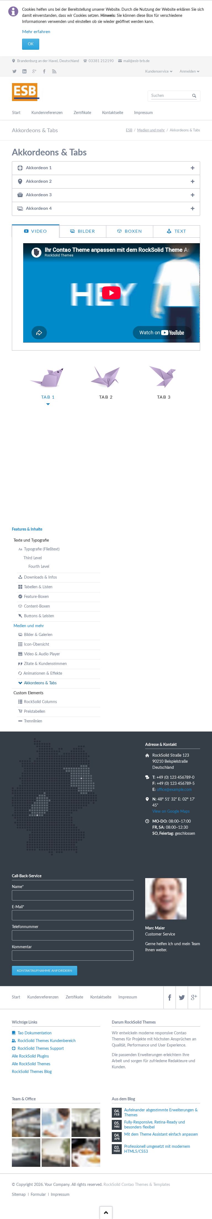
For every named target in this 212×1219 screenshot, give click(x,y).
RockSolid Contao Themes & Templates (137, 1185)
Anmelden (188, 71)
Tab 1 (48, 397)
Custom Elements (28, 693)
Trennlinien (33, 721)
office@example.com (174, 790)
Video (38, 231)
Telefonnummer (25, 927)
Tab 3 (164, 397)
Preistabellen (34, 712)
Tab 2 (106, 397)
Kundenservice (157, 71)
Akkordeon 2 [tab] (39, 181)
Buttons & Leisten (39, 616)
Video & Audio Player (42, 654)
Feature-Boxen (36, 597)
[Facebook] (44, 71)
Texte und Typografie (31, 540)
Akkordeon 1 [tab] (39, 168)
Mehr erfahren (36, 32)
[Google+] (34, 71)
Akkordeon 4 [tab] (39, 208)
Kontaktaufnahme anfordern (44, 970)
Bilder (85, 231)
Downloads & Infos (40, 577)
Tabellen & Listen (38, 587)
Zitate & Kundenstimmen (45, 664)
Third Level (32, 558)
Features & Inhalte (27, 529)
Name (20, 887)
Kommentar (22, 947)
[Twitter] (15, 71)
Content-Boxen (37, 606)
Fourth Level (38, 567)
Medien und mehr (29, 626)
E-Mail (20, 907)
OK (30, 44)
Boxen (132, 231)
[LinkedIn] (25, 71)
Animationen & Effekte (42, 673)
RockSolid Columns (40, 702)
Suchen (194, 96)
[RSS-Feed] (54, 71)
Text (179, 231)
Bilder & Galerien (38, 635)
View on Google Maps (171, 811)
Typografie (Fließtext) (42, 549)
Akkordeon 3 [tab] (39, 195)
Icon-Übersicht (36, 644)
